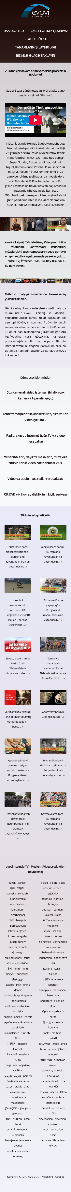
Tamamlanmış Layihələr (35, 48)
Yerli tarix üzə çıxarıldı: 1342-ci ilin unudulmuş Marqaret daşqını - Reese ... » (18, 719)
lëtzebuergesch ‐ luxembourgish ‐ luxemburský (18, 937)
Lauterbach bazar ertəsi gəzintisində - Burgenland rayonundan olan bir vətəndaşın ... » (18, 557)
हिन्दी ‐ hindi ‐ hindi (17, 969)
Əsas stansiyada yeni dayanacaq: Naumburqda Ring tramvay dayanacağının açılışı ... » (18, 826)
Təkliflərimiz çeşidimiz (48, 31)
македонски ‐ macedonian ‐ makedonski (17, 1098)
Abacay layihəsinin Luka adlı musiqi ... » (53, 715)
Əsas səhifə (13, 31)
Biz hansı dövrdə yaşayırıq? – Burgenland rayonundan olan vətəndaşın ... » (53, 610)
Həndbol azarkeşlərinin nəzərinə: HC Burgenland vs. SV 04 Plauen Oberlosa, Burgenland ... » (18, 613)
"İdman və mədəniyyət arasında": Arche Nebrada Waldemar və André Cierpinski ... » (53, 669)
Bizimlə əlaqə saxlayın (35, 56)
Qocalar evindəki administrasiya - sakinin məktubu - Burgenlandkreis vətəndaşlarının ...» (18, 771)
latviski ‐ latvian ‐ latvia (53, 1092)
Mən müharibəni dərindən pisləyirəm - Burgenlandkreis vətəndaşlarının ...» (53, 768)
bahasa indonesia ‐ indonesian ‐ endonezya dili (53, 958)
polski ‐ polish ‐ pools (53, 883)
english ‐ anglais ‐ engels (18, 1017)
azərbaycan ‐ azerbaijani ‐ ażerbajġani (18, 910)
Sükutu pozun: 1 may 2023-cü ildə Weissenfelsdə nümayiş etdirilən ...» (18, 666)
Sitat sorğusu (35, 40)
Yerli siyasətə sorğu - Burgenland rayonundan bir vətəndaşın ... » (53, 555)
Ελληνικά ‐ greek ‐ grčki (53, 1044)
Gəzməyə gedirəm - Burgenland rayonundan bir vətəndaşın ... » (53, 821)
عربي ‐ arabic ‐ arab (17, 1087)
